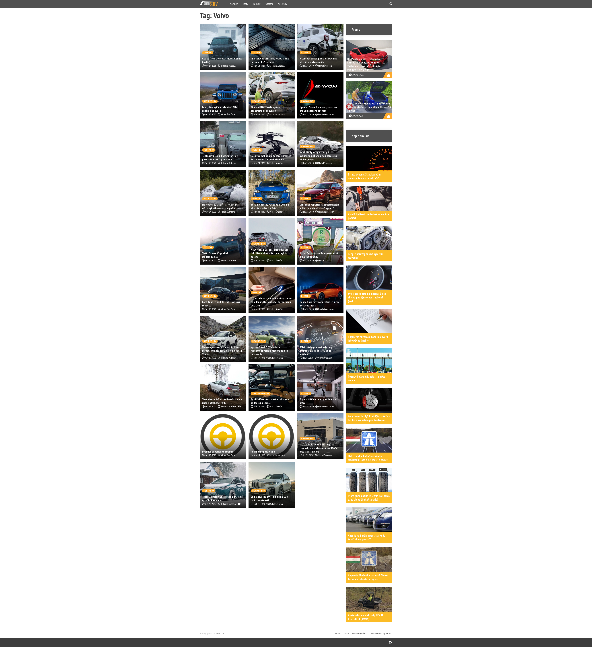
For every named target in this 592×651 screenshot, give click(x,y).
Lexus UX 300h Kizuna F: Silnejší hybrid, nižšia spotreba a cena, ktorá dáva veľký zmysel (369, 107)
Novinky (234, 4)
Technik (257, 4)
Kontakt (346, 633)
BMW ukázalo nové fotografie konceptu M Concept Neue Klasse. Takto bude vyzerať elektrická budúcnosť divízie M (366, 64)
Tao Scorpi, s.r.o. (218, 633)
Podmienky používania (360, 633)
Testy (245, 4)
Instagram (390, 642)
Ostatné (269, 4)
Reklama (338, 633)
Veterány (282, 4)
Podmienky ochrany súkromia (381, 633)
